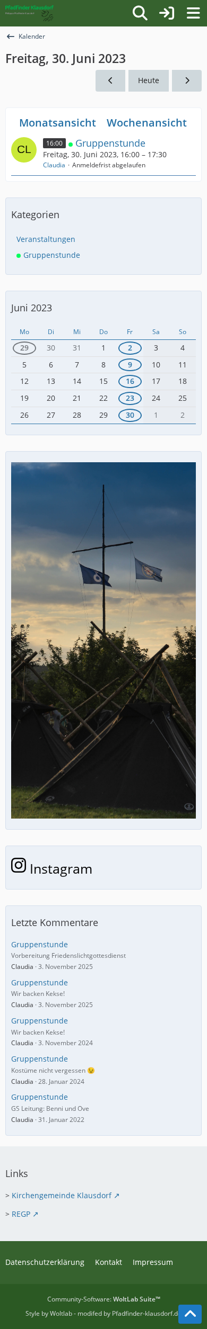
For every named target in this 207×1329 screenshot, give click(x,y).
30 (130, 415)
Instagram (59, 868)
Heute (148, 80)
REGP (21, 1214)
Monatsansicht (57, 122)
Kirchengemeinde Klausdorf (61, 1195)
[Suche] (140, 13)
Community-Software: (103, 1299)
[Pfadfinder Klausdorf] (29, 13)
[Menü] (193, 13)
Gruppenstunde (110, 143)
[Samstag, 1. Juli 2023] (187, 81)
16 (130, 381)
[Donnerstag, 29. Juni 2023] (110, 81)
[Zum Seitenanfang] (190, 1314)
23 (130, 398)
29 (24, 348)
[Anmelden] (166, 13)
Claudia (54, 164)
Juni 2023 (31, 307)
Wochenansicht (147, 122)
